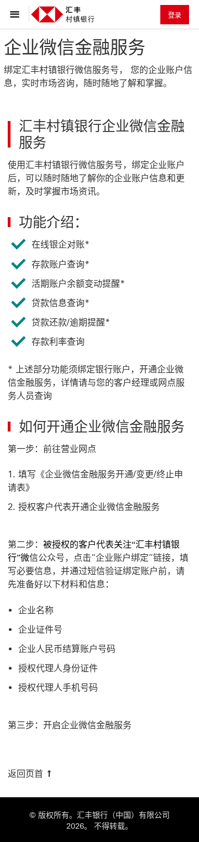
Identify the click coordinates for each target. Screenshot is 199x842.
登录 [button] (174, 15)
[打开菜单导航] (17, 14)
